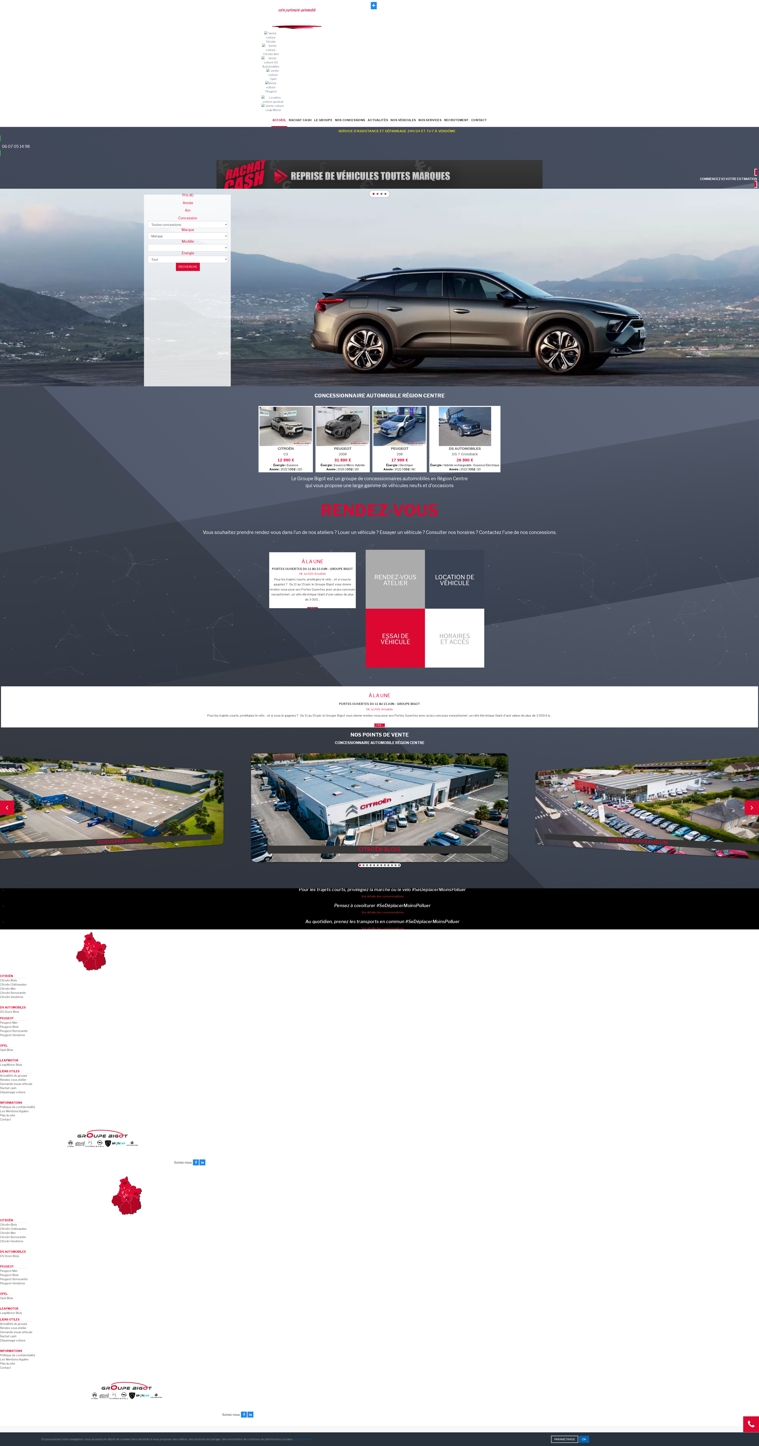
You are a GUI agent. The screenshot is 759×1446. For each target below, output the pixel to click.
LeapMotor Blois (11, 1064)
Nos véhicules (403, 120)
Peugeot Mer (9, 1022)
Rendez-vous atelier (13, 1079)
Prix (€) (188, 195)
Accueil (279, 120)
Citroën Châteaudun (13, 984)
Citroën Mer (8, 988)
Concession (187, 218)
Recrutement (456, 120)
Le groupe (323, 120)
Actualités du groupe (13, 1075)
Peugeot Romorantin (14, 1031)
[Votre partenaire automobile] (379, 113)
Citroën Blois (8, 980)
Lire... (379, 725)
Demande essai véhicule (16, 1084)
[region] (379, 287)
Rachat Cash (300, 120)
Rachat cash (8, 1088)
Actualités (378, 120)
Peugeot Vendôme (12, 1035)
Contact (479, 120)
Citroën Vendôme (11, 997)
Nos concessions (350, 120)
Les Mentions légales (14, 1111)
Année (188, 203)
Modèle (188, 241)
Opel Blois (6, 1050)
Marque (187, 230)
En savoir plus (303, 1439)
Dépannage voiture (12, 1092)
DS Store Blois (9, 1011)
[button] (379, 287)
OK (584, 1439)
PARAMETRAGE (564, 1439)
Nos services (430, 120)
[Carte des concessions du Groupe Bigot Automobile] (91, 951)
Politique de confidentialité (17, 1107)
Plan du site (7, 1115)
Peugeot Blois (9, 1026)
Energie (188, 253)
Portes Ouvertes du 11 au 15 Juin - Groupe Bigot (312, 569)
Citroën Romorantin (13, 992)
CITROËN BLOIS (379, 849)
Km (188, 210)
